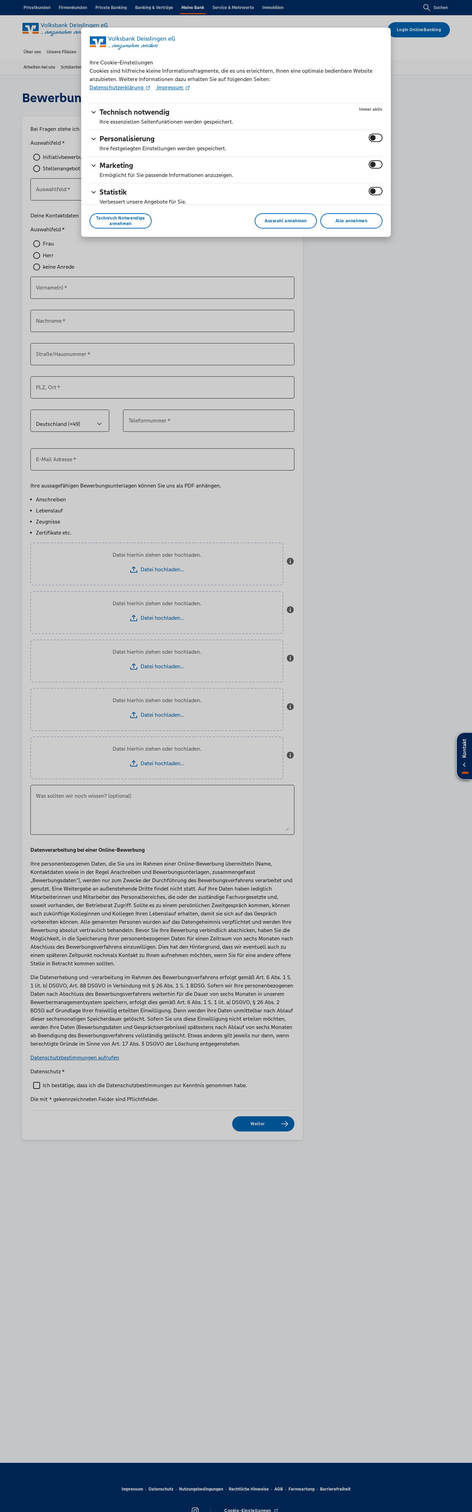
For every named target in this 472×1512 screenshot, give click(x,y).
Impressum (170, 87)
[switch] (376, 138)
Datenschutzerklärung (117, 87)
